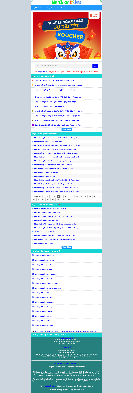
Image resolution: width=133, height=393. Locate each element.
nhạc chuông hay (62, 331)
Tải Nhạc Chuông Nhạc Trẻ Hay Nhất (47, 288)
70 (98, 196)
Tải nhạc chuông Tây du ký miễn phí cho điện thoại (54, 80)
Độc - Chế (60, 8)
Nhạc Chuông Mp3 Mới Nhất (45, 134)
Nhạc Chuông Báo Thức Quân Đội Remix (50, 106)
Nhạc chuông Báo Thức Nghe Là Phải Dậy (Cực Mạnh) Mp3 (56, 102)
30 (81, 196)
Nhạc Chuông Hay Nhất (44, 76)
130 (58, 199)
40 (85, 196)
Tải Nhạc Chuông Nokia (43, 297)
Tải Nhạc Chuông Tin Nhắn (44, 311)
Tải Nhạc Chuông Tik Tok (43, 265)
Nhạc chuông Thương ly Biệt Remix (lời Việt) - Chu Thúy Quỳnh (59, 111)
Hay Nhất (35, 8)
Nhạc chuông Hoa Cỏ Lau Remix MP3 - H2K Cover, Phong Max (58, 97)
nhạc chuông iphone (89, 331)
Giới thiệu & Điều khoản (66, 343)
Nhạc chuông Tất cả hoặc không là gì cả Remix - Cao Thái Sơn (58, 85)
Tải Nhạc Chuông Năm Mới (44, 279)
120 (53, 199)
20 (77, 196)
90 (38, 199)
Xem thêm (67, 129)
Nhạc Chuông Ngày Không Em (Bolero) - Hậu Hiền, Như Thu (57, 120)
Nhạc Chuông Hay (49, 386)
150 (68, 199)
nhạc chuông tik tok (75, 331)
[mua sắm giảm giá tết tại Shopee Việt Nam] (66, 59)
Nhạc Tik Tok (51, 8)
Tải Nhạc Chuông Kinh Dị (43, 325)
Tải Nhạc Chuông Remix (43, 269)
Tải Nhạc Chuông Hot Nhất (44, 260)
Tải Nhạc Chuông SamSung (44, 302)
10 (72, 196)
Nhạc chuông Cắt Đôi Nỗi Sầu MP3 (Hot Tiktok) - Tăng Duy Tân (58, 125)
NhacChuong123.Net (66, 338)
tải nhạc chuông (50, 331)
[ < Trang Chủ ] (66, 347)
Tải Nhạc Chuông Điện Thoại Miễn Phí (66, 363)
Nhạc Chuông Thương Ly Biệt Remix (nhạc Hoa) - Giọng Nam (57, 116)
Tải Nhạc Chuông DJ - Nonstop (45, 274)
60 (94, 196)
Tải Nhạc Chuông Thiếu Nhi (44, 321)
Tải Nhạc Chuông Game (43, 316)
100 (43, 199)
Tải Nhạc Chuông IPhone (43, 293)
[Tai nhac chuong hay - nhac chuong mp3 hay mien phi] (66, 4)
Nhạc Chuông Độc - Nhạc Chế (45, 205)
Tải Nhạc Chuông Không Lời (44, 307)
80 (34, 199)
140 (63, 199)
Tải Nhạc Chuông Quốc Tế (44, 255)
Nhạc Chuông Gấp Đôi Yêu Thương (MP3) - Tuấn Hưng (55, 90)
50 (90, 196)
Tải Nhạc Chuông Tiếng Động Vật (46, 283)
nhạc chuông (43, 72)
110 (48, 199)
